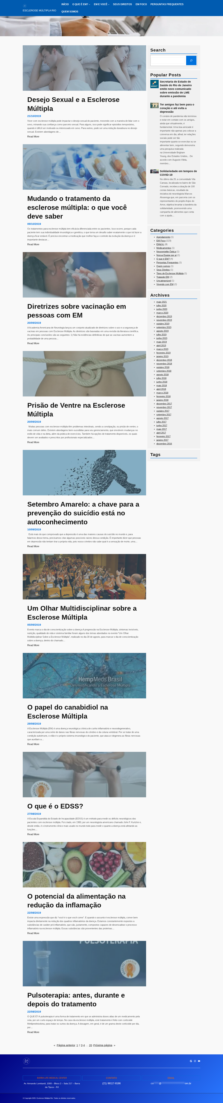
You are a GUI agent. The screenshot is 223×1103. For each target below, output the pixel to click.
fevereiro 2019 (163, 352)
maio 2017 (161, 429)
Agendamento (163, 237)
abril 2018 (161, 389)
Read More (33, 136)
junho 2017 (161, 425)
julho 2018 (161, 378)
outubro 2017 (162, 411)
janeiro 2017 (162, 440)
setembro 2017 (163, 414)
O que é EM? (163, 259)
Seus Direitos (163, 269)
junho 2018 (161, 382)
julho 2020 (161, 305)
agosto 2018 (162, 374)
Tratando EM (162, 277)
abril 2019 (161, 345)
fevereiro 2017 (163, 436)
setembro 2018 (163, 371)
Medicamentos (163, 248)
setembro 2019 (163, 327)
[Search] (191, 60)
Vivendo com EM (165, 284)
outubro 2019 (162, 323)
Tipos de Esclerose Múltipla (170, 273)
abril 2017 (161, 432)
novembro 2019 (164, 320)
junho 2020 (161, 309)
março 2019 (162, 349)
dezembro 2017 (164, 403)
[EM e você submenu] (109, 4)
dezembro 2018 (164, 360)
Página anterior (64, 1045)
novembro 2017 (164, 407)
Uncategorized (163, 280)
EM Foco (161, 240)
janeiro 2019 (162, 356)
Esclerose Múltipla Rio (39, 10)
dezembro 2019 (164, 316)
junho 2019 (161, 338)
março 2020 (162, 312)
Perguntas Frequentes (167, 262)
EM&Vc (160, 244)
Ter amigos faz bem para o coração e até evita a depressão (177, 108)
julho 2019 (161, 334)
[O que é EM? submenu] (89, 4)
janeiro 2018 (162, 400)
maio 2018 (161, 385)
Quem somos (163, 266)
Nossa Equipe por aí (166, 255)
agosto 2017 (162, 418)
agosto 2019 (162, 331)
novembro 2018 (164, 363)
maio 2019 (161, 342)
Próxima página (104, 1045)
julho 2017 (161, 422)
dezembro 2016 (164, 443)
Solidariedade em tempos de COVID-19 (178, 173)
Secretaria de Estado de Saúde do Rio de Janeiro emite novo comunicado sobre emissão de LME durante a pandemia (176, 89)
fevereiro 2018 (163, 396)
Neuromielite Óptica (166, 251)
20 (90, 1045)
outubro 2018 (162, 367)
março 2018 (162, 392)
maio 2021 (161, 302)
